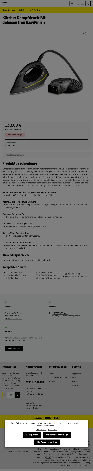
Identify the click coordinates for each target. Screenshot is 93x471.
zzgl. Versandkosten (13, 130)
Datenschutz (77, 385)
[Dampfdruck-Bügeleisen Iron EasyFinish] (46, 72)
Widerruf (76, 381)
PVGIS (48, 457)
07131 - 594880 (35, 382)
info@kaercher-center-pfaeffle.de (68, 316)
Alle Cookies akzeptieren (47, 442)
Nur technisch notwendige (57, 435)
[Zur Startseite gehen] (5, 3)
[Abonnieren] (17, 395)
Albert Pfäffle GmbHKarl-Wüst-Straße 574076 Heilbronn (13, 315)
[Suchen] (77, 3)
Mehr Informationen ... (46, 426)
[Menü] (72, 3)
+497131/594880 (60, 313)
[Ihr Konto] (82, 3)
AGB (74, 378)
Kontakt (52, 381)
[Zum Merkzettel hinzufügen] (85, 34)
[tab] (14, 155)
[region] (46, 72)
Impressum (76, 374)
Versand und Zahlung (58, 378)
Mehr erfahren (14, 348)
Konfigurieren (32, 435)
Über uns (52, 374)
